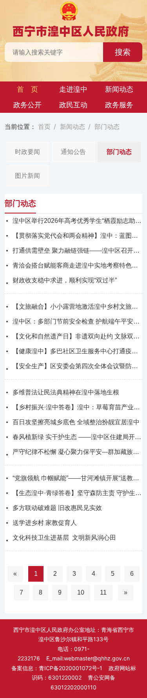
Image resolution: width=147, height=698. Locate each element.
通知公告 (73, 151)
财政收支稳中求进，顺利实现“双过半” (65, 280)
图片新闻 (27, 175)
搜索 (123, 52)
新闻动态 (119, 89)
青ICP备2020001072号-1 (70, 668)
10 (80, 592)
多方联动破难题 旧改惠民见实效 (57, 508)
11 (103, 592)
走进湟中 (73, 89)
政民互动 (73, 105)
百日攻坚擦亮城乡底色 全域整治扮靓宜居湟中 (76, 422)
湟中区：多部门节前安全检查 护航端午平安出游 (79, 321)
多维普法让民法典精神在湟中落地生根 (66, 392)
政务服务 (119, 105)
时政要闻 (27, 151)
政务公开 (27, 105)
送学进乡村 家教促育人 (45, 522)
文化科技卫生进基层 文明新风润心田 (64, 537)
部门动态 (107, 126)
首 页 (27, 89)
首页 (44, 126)
